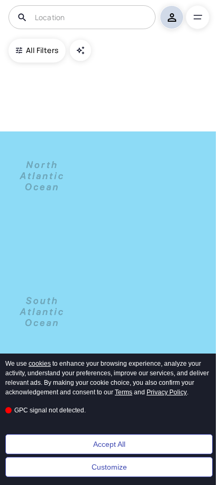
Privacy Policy (167, 392)
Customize (109, 467)
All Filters (42, 50)
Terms (123, 392)
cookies (40, 363)
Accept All (109, 444)
